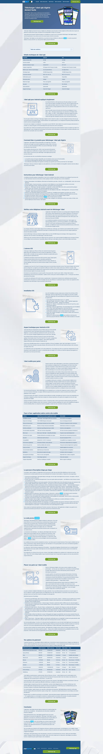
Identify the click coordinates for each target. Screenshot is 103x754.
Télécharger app (37, 21)
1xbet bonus (51, 1)
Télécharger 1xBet (75, 1)
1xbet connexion (58, 1)
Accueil (37, 1)
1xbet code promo (43, 1)
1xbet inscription (66, 1)
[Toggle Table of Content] (71, 49)
